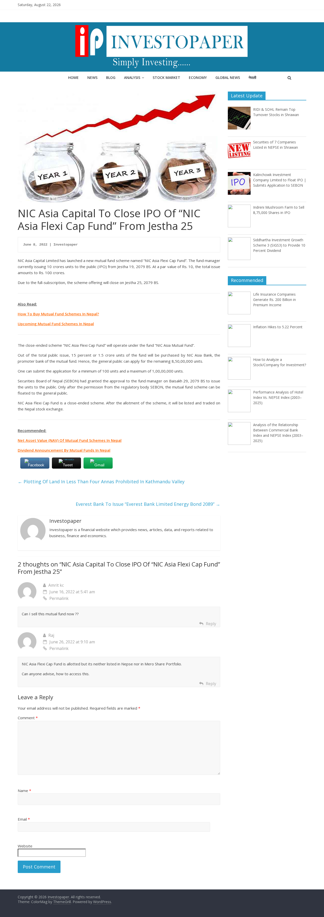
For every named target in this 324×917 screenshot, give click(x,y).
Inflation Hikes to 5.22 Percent (277, 326)
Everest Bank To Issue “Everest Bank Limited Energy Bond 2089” (148, 504)
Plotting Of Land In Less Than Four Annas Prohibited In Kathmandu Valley (101, 481)
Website (25, 845)
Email (24, 819)
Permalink (59, 598)
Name (24, 790)
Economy (198, 77)
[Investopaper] (162, 25)
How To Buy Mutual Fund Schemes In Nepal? (58, 313)
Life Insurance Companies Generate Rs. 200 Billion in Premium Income (274, 299)
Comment (28, 717)
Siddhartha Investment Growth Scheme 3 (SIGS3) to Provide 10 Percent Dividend (279, 245)
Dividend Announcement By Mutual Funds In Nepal (64, 450)
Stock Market (166, 77)
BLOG (110, 77)
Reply (211, 623)
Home (73, 77)
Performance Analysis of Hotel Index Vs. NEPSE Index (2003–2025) (278, 397)
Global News (227, 77)
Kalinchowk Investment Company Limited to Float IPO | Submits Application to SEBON (279, 180)
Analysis (132, 77)
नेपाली (252, 77)
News (92, 77)
